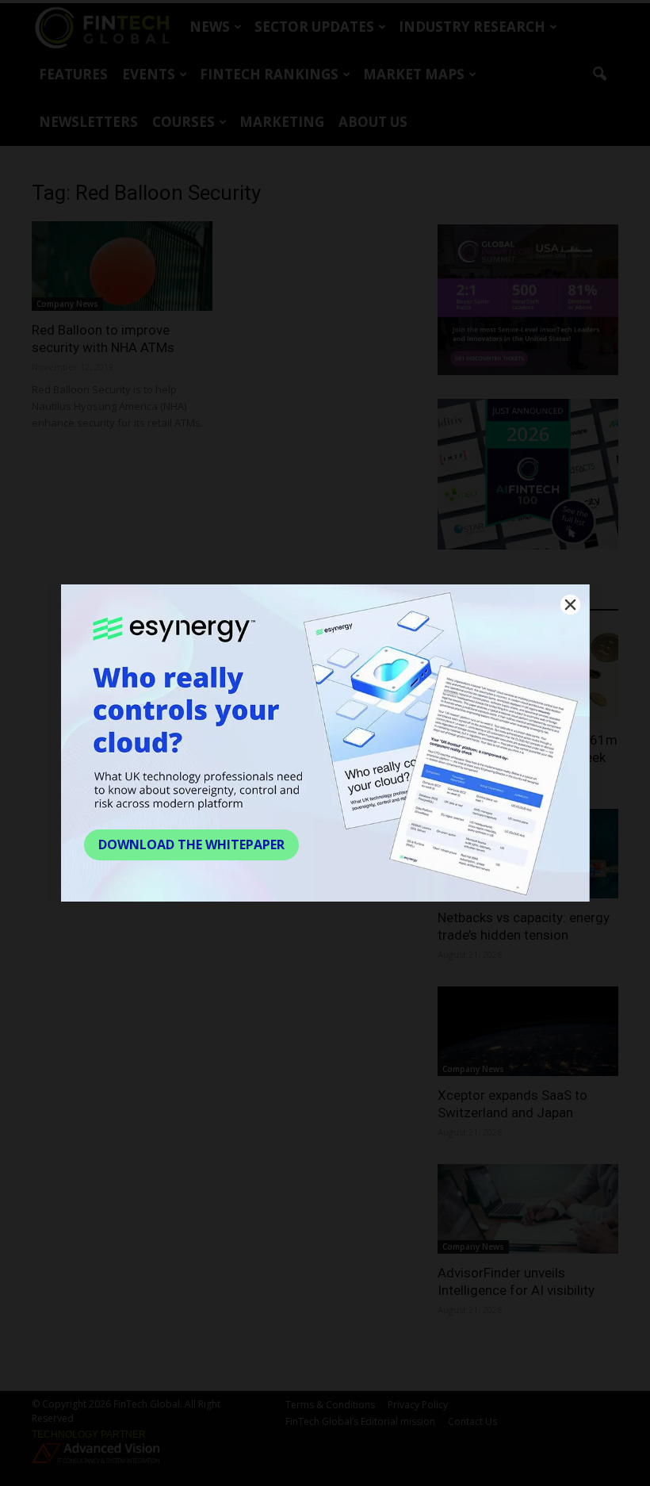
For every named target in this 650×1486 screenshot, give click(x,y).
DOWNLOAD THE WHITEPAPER (191, 844)
